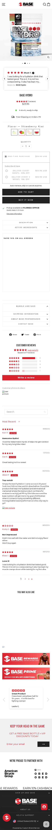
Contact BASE (26, 324)
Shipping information (26, 314)
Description (26, 222)
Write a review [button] (26, 377)
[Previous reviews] (4, 78)
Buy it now (26, 200)
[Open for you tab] (44, 807)
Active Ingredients (26, 227)
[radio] (14, 132)
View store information (14, 214)
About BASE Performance (26, 319)
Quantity (26, 142)
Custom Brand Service (30, 828)
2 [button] (25, 579)
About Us (25, 809)
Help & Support (25, 815)
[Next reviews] (47, 78)
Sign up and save (25, 793)
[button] (26, 79)
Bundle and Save (26, 306)
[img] (7, 429)
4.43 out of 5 (33, 350)
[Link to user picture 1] (8, 513)
